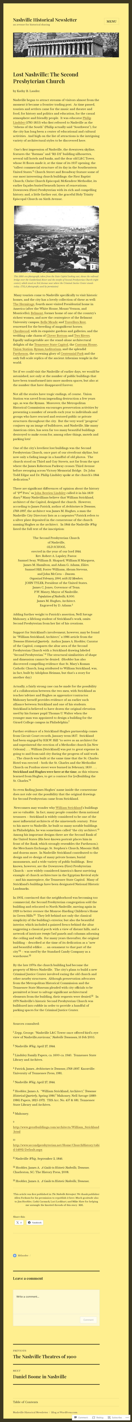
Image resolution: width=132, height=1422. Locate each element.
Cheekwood (21, 331)
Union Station (23, 349)
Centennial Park (72, 353)
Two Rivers (82, 335)
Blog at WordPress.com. (64, 1412)
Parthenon (20, 353)
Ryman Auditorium (47, 349)
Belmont (37, 313)
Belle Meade (49, 322)
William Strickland (69, 807)
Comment (88, 1319)
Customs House (86, 344)
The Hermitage (23, 304)
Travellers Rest (75, 322)
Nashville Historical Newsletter (45, 20)
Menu (112, 21)
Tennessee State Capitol (51, 344)
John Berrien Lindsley (50, 493)
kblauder (23, 1255)
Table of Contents (25, 1402)
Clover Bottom (57, 335)
